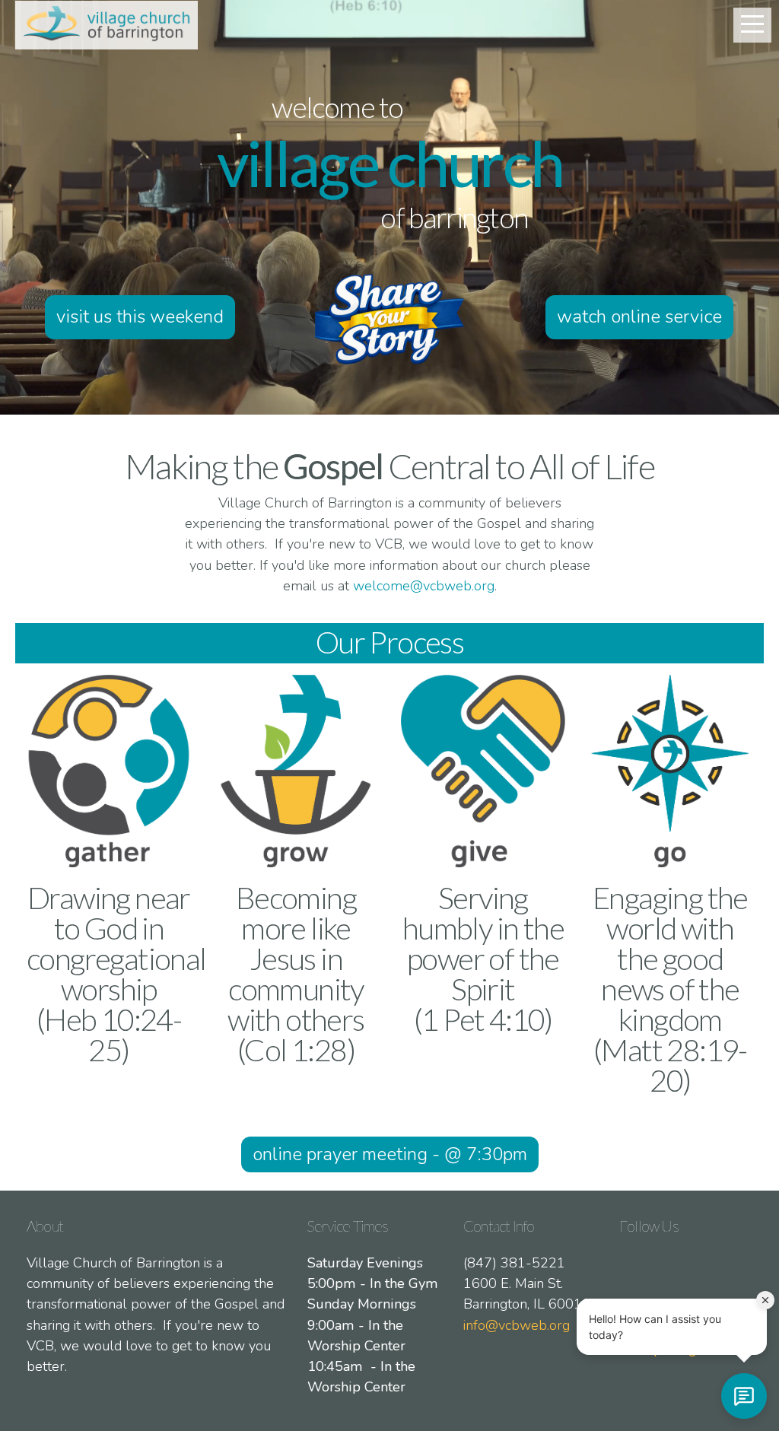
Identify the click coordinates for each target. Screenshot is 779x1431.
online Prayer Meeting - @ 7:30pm (390, 1154)
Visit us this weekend (140, 316)
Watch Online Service (639, 316)
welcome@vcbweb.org (423, 586)
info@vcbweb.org (516, 1325)
